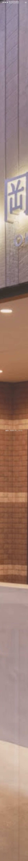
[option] (14, 430)
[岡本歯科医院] (11, 2)
